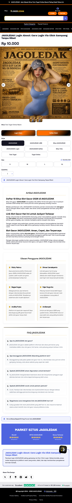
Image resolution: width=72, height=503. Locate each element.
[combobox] (33, 18)
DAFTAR (62, 13)
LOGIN (52, 13)
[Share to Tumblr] (31, 477)
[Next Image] (68, 85)
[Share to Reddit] (26, 477)
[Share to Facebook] (10, 477)
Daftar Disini (54, 133)
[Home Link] (17, 11)
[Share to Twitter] (5, 477)
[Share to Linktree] (15, 477)
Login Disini (18, 133)
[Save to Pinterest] (21, 477)
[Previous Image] (3, 85)
